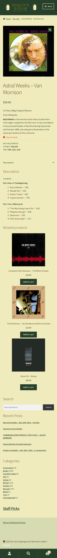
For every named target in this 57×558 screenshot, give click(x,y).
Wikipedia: (12, 115)
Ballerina (14, 215)
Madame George (17, 212)
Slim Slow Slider (17, 218)
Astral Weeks (16, 187)
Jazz (14, 149)
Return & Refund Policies (14, 522)
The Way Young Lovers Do (21, 208)
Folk (9, 149)
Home (8, 19)
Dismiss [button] (6, 545)
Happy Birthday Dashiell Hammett (17, 444)
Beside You (15, 190)
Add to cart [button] (28, 281)
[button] (50, 30)
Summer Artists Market (12, 429)
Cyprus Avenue (16, 197)
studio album (32, 119)
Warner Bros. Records (24, 133)
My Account (9, 553)
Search (48, 407)
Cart (44, 551)
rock (18, 149)
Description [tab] (8, 162)
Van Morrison (30, 122)
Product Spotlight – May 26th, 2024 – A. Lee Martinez (24, 450)
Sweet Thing (16, 194)
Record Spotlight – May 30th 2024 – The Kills (21, 422)
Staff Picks (11, 508)
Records (16, 19)
